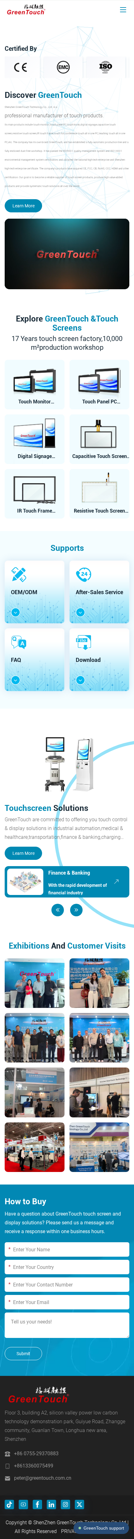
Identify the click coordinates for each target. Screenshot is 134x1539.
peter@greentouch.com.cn (42, 1478)
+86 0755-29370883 (36, 1453)
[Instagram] (65, 1504)
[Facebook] (37, 1504)
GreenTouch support (104, 1528)
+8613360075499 (33, 1466)
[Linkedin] (51, 1504)
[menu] (123, 9)
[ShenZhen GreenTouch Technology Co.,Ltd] (26, 9)
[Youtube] (23, 1504)
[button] (57, 910)
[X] (79, 1504)
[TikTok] (9, 1504)
